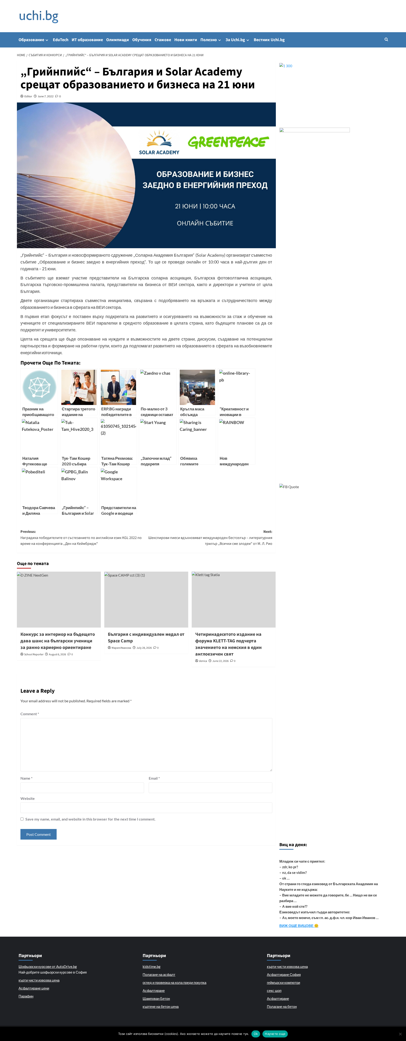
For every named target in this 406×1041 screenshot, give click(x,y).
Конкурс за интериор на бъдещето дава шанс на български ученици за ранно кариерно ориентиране (57, 641)
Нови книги (185, 40)
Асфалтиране (154, 990)
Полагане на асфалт (159, 974)
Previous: (81, 537)
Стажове (163, 40)
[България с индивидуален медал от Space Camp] (146, 600)
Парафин (26, 996)
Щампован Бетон (156, 998)
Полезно (208, 40)
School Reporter (33, 654)
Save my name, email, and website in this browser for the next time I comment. (90, 819)
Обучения (141, 40)
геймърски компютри (283, 982)
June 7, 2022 (46, 96)
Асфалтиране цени (34, 988)
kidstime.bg (151, 966)
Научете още (275, 1034)
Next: (210, 537)
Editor (28, 96)
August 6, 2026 (57, 654)
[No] (400, 1034)
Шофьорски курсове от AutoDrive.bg (48, 966)
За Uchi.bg (235, 40)
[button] (386, 39)
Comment (29, 713)
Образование (31, 40)
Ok (256, 1034)
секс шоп (274, 990)
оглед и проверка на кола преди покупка (174, 982)
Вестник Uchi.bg (269, 40)
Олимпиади (117, 40)
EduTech (60, 40)
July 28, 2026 (144, 648)
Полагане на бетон (282, 1006)
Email (154, 778)
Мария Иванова (121, 648)
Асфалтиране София (284, 974)
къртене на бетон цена (161, 1006)
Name (26, 778)
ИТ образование (87, 40)
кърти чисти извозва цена (39, 980)
